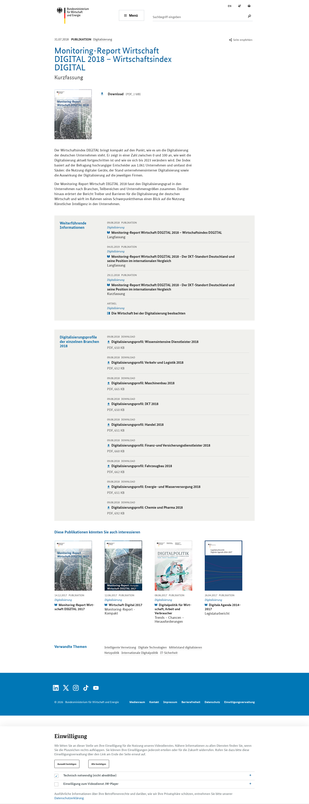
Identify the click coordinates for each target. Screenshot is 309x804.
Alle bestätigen (98, 764)
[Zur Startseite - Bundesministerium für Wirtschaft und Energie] (87, 15)
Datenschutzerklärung (69, 798)
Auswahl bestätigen (66, 764)
